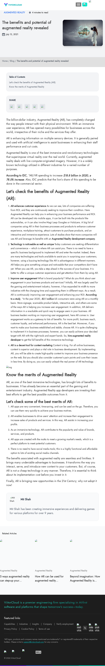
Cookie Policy (27, 629)
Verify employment (64, 624)
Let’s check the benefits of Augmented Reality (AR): (32, 82)
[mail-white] (79, 628)
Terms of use (44, 629)
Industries (23, 624)
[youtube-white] (97, 628)
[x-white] (85, 628)
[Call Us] (84, 4)
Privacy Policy (10, 629)
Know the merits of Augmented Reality (26, 86)
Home (5, 61)
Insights (35, 624)
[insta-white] (91, 628)
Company (47, 624)
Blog (12, 61)
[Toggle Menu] (78, 4)
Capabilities (9, 624)
